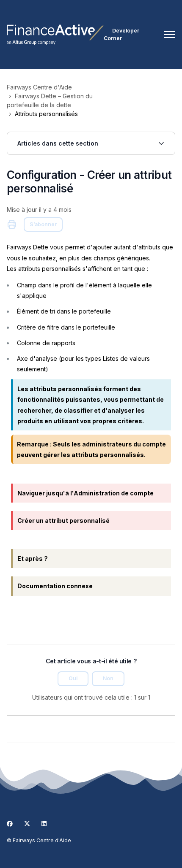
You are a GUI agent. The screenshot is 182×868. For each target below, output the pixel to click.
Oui (73, 678)
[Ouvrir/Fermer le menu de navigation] (170, 34)
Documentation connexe (55, 585)
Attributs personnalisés (46, 113)
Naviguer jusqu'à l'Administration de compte (85, 493)
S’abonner (43, 224)
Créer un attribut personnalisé (63, 520)
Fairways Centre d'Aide (39, 87)
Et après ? (32, 558)
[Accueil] (55, 34)
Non (108, 678)
